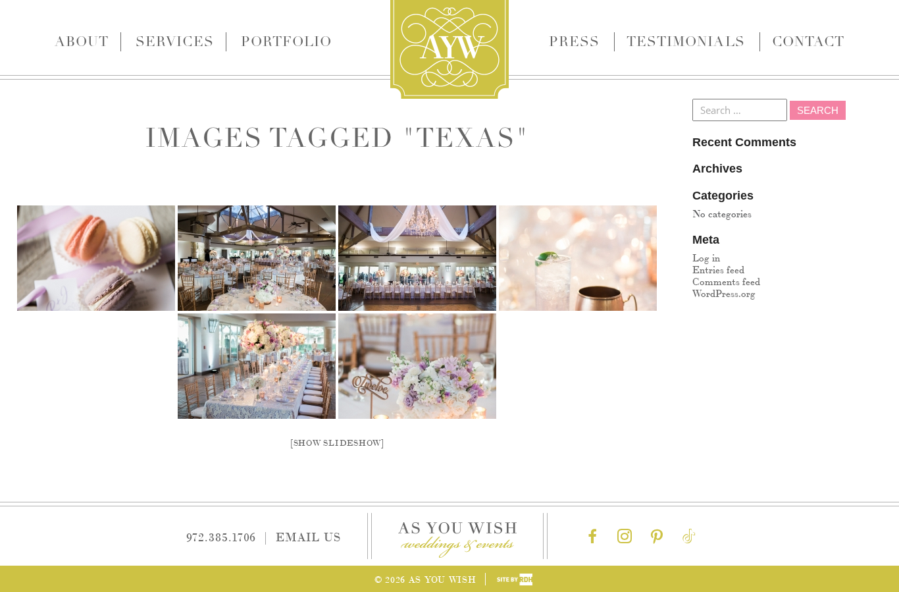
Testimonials (686, 41)
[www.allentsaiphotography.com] (96, 258)
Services (174, 41)
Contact (808, 41)
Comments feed (726, 280)
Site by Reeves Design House (514, 579)
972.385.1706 (221, 536)
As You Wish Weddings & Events (449, 49)
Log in (706, 257)
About (82, 41)
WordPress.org (724, 292)
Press (574, 41)
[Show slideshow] (337, 442)
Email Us (308, 536)
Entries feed (718, 269)
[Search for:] (741, 109)
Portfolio (286, 41)
